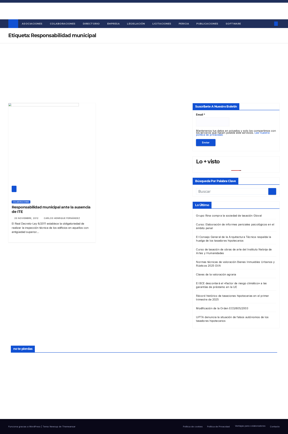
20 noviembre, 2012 (26, 218)
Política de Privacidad (218, 426)
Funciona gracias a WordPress (24, 426)
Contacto (275, 426)
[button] (269, 23)
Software (233, 23)
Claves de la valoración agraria (216, 274)
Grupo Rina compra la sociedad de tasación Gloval (229, 215)
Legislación (136, 23)
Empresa (113, 23)
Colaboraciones (63, 23)
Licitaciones (161, 23)
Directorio (91, 23)
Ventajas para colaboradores (250, 425)
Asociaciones (32, 23)
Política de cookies (193, 426)
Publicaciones (207, 23)
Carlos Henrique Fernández (62, 218)
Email (200, 115)
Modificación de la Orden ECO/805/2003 (222, 308)
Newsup (54, 426)
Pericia (184, 23)
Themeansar (69, 426)
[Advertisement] (144, 68)
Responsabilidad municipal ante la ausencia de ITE (51, 209)
